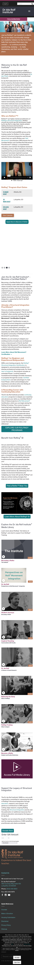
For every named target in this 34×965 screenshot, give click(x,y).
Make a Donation (7, 905)
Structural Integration (17, 802)
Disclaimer (5, 913)
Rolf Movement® (24, 393)
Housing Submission (8, 909)
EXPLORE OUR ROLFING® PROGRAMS (17, 420)
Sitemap (4, 921)
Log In (5, 4)
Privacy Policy (27, 944)
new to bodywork (7, 363)
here (12, 944)
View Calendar (8, 215)
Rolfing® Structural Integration (11, 120)
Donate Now (7, 822)
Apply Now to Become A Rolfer (17, 222)
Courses (4, 901)
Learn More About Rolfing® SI (17, 508)
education (4, 795)
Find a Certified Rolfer (13, 19)
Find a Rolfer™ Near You (17, 477)
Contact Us (5, 865)
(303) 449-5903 (11, 881)
